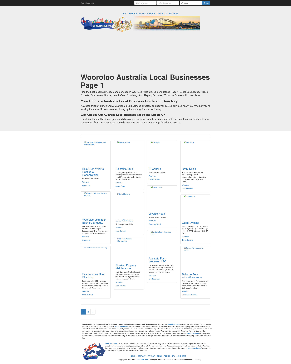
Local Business (154, 179)
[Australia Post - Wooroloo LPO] (162, 242)
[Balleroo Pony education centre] (195, 258)
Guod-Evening (190, 223)
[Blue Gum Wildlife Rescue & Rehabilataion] (95, 152)
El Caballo (155, 169)
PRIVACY (142, 13)
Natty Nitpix (189, 169)
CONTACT (133, 13)
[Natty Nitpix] (195, 152)
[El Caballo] (162, 152)
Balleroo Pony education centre (192, 275)
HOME (124, 13)
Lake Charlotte (124, 220)
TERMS (158, 13)
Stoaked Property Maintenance (126, 266)
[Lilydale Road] (162, 197)
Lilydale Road (157, 213)
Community (86, 185)
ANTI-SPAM (173, 13)
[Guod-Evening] (195, 206)
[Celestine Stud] (128, 152)
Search (206, 3)
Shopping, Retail (155, 224)
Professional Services (189, 295)
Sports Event (120, 186)
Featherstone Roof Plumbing (93, 275)
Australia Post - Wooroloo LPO (158, 259)
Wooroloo (85, 182)
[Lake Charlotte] (128, 204)
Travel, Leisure (187, 240)
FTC (165, 13)
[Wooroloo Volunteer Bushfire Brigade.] (95, 203)
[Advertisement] (145, 55)
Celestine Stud (124, 169)
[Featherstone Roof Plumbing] (95, 258)
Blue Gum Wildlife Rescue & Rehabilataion (93, 172)
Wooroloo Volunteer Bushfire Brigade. (94, 220)
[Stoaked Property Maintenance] (128, 249)
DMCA (151, 13)
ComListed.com (88, 2)
